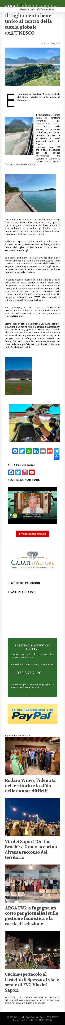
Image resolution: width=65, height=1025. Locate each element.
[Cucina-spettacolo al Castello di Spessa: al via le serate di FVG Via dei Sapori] (32, 967)
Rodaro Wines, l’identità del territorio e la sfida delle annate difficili (30, 786)
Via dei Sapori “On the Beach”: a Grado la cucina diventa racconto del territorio (31, 849)
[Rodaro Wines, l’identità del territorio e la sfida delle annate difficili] (32, 773)
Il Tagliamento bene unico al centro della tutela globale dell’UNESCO (28, 24)
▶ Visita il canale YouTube (32, 533)
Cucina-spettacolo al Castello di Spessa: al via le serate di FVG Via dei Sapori (32, 982)
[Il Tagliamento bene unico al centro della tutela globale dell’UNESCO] (32, 86)
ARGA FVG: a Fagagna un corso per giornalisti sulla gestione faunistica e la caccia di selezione (31, 916)
